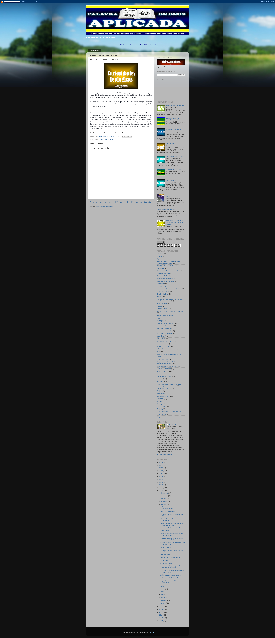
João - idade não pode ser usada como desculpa (171, 534)
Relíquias (160, 401)
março (163, 597)
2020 (161, 476)
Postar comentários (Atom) (105, 206)
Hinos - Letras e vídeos (165, 315)
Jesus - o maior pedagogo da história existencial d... (170, 566)
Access (159, 256)
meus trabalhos (162, 344)
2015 (161, 490)
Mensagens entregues (164, 333)
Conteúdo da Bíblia (163, 273)
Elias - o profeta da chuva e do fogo (169, 289)
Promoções (161, 393)
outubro (164, 498)
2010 (161, 618)
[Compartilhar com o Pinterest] (131, 137)
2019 (161, 479)
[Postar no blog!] (125, 137)
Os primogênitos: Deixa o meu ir (168, 366)
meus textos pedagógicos (165, 341)
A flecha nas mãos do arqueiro (170, 575)
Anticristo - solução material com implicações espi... (171, 507)
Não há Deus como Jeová (165, 349)
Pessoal (159, 374)
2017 (161, 485)
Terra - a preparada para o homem (169, 411)
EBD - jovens (161, 286)
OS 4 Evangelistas (163, 359)
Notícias (159, 357)
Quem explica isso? (172, 180)
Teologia (160, 409)
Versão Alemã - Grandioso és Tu (171, 557)
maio (163, 592)
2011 (161, 615)
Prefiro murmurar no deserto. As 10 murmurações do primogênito (169, 385)
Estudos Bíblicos (162, 294)
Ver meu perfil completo (165, 454)
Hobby (159, 318)
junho (163, 589)
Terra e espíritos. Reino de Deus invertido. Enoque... (171, 524)
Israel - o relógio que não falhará (171, 528)
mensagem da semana (165, 326)
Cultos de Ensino (162, 276)
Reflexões (160, 399)
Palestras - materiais (164, 369)
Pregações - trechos (164, 388)
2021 (161, 473)
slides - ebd (161, 406)
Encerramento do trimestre (166, 209)
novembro (164, 496)
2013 (161, 609)
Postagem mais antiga (141, 202)
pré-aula (160, 381)
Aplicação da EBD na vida (165, 266)
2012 (161, 612)
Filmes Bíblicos (162, 303)
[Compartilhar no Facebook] (129, 137)
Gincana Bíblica (162, 308)
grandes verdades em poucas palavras (170, 311)
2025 (161, 462)
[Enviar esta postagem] (119, 136)
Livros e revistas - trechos (165, 323)
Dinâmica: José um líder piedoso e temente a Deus (175, 130)
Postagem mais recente (101, 202)
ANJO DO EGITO (166, 563)
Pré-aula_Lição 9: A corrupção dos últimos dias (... (172, 515)
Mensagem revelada (164, 328)
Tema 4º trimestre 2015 (168, 511)
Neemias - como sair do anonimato (169, 354)
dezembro (164, 493)
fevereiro (164, 600)
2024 (161, 465)
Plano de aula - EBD (164, 376)
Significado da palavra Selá (175, 105)
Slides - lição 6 (165, 560)
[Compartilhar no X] (127, 137)
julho (163, 586)
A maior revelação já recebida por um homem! (174, 119)
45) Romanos (165, 554)
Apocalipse (160, 268)
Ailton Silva (173, 424)
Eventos (159, 296)
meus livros (161, 336)
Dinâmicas (160, 284)
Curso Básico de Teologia (165, 281)
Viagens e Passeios (163, 417)
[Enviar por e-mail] (123, 137)
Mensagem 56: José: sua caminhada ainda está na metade (174, 222)
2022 (161, 471)
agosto (163, 504)
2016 (161, 488)
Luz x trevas (170, 144)
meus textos (161, 338)
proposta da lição (163, 396)
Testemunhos (161, 414)
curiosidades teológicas (107, 139)
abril (162, 594)
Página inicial (94, 50)
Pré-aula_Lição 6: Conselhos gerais (172, 578)
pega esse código (163, 371)
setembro (164, 501)
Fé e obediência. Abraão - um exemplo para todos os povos (170, 300)
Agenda (159, 259)
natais (159, 351)
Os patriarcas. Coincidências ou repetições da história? (167, 362)
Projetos (159, 391)
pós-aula (160, 379)
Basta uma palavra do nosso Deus (168, 271)
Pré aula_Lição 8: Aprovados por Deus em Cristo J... (171, 539)
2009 (161, 621)
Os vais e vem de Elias (173, 169)
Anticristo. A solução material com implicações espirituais (168, 262)
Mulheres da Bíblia (163, 346)
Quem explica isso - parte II (175, 156)
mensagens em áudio (164, 331)
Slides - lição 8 (165, 531)
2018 (161, 482)
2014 (161, 606)
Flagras (159, 306)
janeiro (163, 603)
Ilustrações (160, 321)
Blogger (151, 632)
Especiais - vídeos (163, 291)
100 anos (160, 253)
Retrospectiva (161, 404)
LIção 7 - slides (165, 547)
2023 (161, 468)
